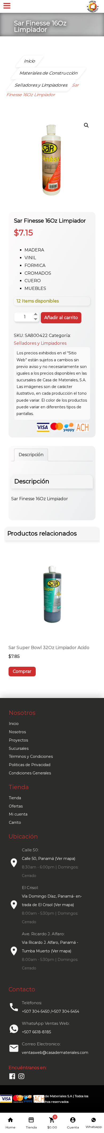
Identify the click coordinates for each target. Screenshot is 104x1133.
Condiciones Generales (30, 773)
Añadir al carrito (61, 317)
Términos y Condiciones (31, 756)
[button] (86, 125)
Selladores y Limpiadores (40, 343)
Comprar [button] (22, 671)
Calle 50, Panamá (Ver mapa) (48, 858)
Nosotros (17, 732)
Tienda (15, 798)
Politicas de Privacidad (29, 764)
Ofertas (16, 806)
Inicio (14, 723)
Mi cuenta (18, 814)
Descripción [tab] (31, 454)
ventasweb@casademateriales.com (55, 1052)
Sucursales (19, 748)
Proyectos (18, 740)
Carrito (15, 822)
